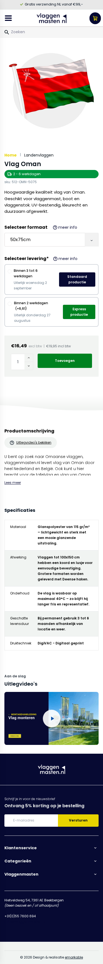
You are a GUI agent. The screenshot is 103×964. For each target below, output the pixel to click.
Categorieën (17, 861)
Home (10, 155)
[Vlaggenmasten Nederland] (52, 18)
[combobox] (51, 31)
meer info (67, 227)
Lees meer (12, 482)
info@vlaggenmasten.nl (24, 921)
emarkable (74, 957)
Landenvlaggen (39, 155)
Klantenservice (20, 848)
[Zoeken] (6, 32)
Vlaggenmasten (21, 874)
